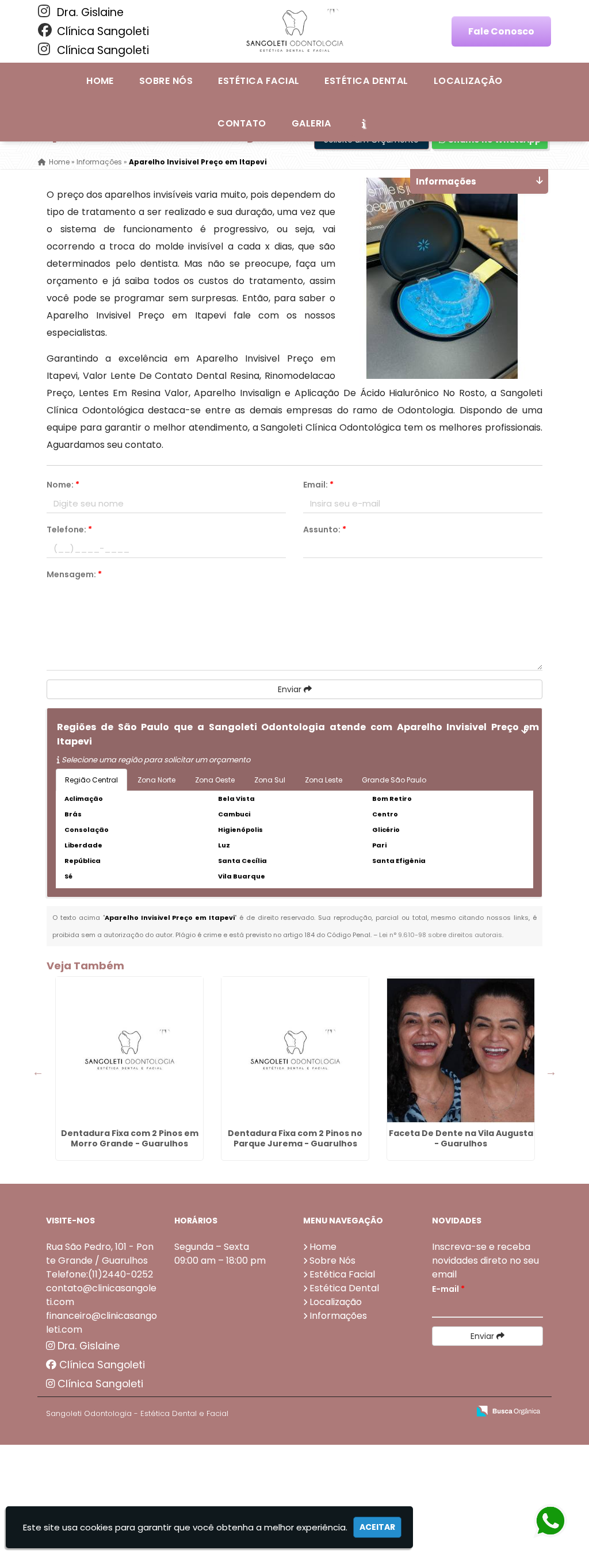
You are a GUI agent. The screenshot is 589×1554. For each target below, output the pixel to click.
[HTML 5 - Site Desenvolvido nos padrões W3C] (375, 1411)
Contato (241, 123)
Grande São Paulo (394, 780)
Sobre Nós (166, 80)
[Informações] (363, 123)
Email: (318, 484)
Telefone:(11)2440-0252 (99, 1274)
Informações (338, 1315)
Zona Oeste (215, 780)
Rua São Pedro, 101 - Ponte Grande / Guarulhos (100, 1253)
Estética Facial (258, 80)
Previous (38, 1071)
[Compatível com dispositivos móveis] (455, 1411)
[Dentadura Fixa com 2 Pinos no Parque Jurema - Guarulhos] (295, 1050)
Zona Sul (269, 780)
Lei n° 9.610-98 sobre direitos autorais (440, 934)
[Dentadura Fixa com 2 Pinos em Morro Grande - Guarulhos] (129, 1050)
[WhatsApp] (548, 1521)
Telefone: (69, 529)
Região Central (91, 780)
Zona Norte (156, 780)
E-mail (448, 1289)
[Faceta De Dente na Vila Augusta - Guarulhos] (460, 1050)
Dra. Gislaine (89, 12)
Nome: (63, 484)
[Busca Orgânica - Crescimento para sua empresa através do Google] (508, 1410)
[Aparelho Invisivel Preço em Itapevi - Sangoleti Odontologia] (294, 31)
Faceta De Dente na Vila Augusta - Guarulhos (461, 1138)
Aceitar (377, 1527)
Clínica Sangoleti (101, 31)
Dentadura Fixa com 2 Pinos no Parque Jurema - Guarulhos (295, 1138)
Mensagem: (74, 574)
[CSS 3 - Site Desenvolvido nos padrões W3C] (415, 1411)
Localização (468, 80)
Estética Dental (366, 80)
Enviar (291, 689)
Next (551, 1071)
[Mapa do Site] (346, 1411)
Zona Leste (323, 780)
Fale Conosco (501, 31)
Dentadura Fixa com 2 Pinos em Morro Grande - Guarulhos (129, 1138)
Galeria (311, 123)
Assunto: (324, 529)
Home (100, 80)
